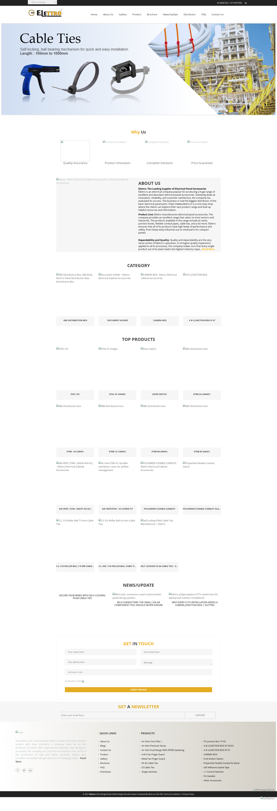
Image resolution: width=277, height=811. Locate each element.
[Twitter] (24, 770)
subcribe (200, 715)
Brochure (152, 14)
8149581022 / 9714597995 (229, 2)
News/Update (170, 14)
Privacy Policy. (188, 794)
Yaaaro (134, 794)
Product (136, 14)
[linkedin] (245, 3)
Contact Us (218, 14)
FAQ (204, 14)
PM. (161, 794)
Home (94, 14)
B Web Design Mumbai (121, 794)
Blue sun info (154, 794)
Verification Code (73, 681)
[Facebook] (18, 770)
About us (108, 14)
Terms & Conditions (172, 794)
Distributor (190, 14)
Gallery (123, 14)
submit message (139, 689)
